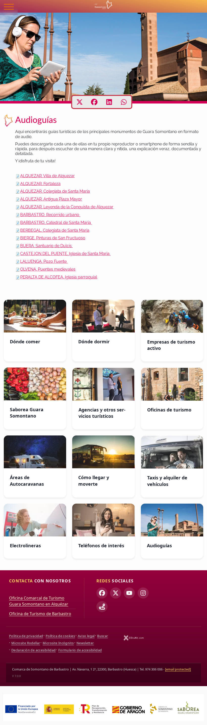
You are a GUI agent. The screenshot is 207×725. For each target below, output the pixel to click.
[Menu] (9, 7)
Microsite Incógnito (58, 643)
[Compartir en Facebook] (94, 102)
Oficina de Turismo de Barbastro (40, 613)
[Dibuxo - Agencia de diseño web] (134, 638)
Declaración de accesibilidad (33, 650)
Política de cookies (60, 636)
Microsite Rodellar (25, 643)
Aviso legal (86, 636)
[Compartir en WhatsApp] (124, 102)
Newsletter (85, 643)
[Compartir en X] (79, 102)
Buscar (102, 636)
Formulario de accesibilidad (80, 650)
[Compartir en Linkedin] (109, 102)
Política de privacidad (26, 636)
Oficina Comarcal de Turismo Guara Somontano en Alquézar (38, 601)
